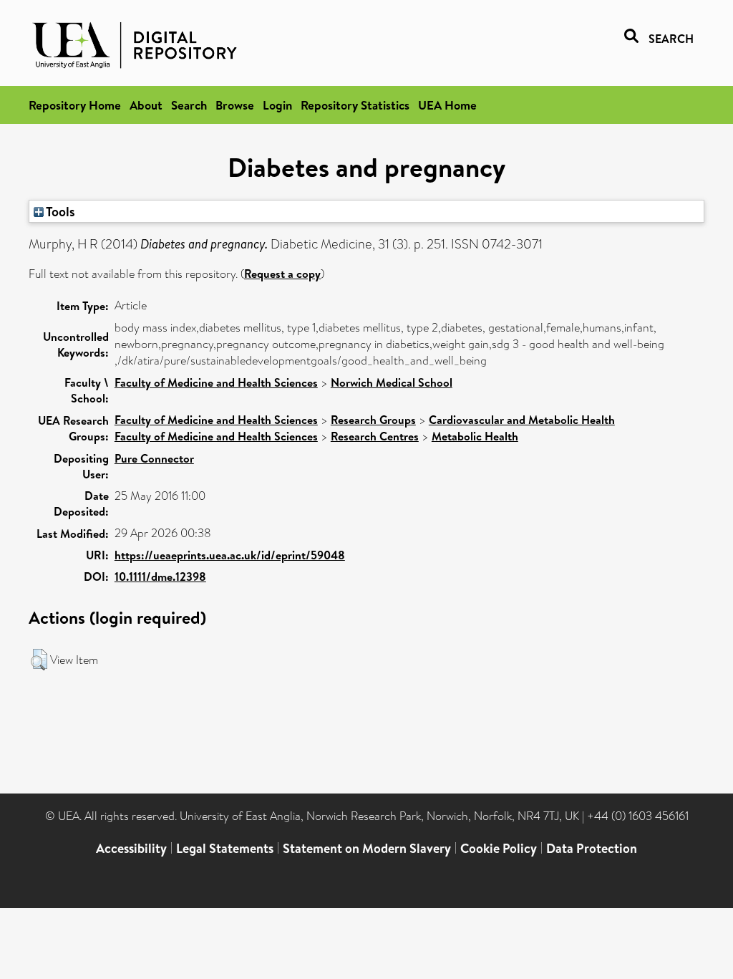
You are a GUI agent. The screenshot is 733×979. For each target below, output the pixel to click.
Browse (234, 105)
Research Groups (373, 420)
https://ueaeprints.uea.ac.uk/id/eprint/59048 (230, 555)
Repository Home (75, 105)
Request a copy (282, 273)
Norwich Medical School (391, 382)
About (146, 105)
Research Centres (375, 436)
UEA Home (447, 105)
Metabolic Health (475, 436)
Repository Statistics (355, 105)
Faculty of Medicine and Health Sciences (216, 382)
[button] (39, 659)
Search (189, 105)
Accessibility (131, 848)
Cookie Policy (498, 848)
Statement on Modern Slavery (367, 848)
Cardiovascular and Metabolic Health (522, 420)
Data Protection (591, 848)
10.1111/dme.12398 (160, 576)
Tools (59, 211)
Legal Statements (224, 848)
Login (277, 105)
